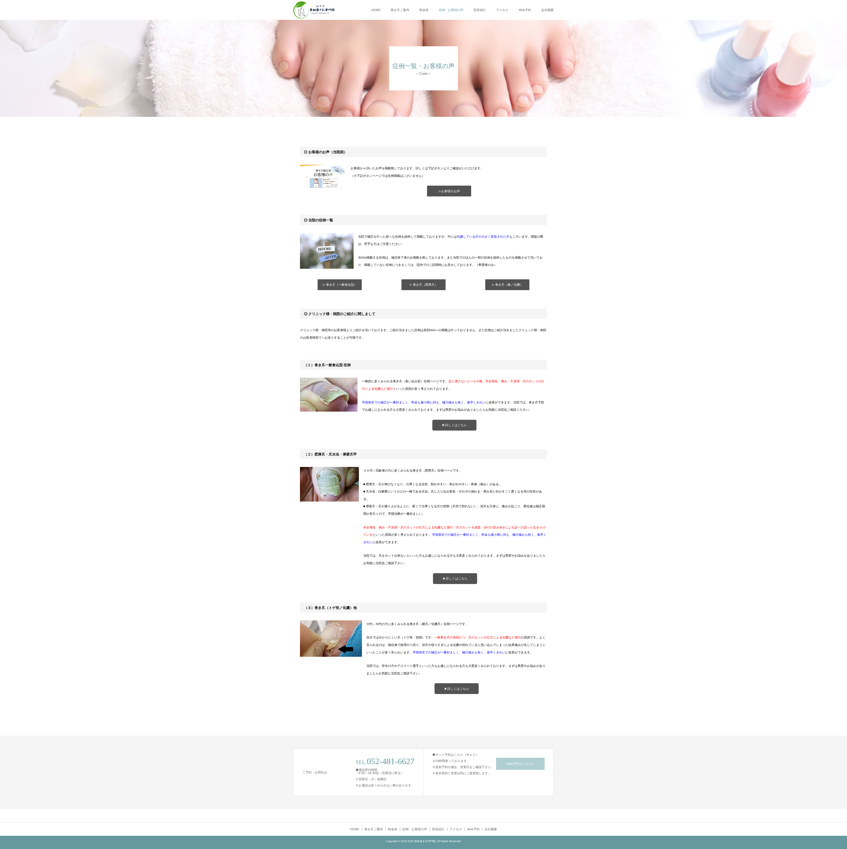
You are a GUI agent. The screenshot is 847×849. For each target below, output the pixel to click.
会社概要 (547, 10)
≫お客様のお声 (449, 191)
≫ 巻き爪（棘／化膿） (507, 284)
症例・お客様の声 (451, 10)
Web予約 (525, 10)
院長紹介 (480, 10)
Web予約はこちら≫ (520, 763)
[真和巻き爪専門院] (314, 10)
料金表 (424, 10)
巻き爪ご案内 (400, 10)
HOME (375, 10)
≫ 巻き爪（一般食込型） (339, 284)
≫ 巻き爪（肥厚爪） (423, 284)
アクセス (502, 10)
